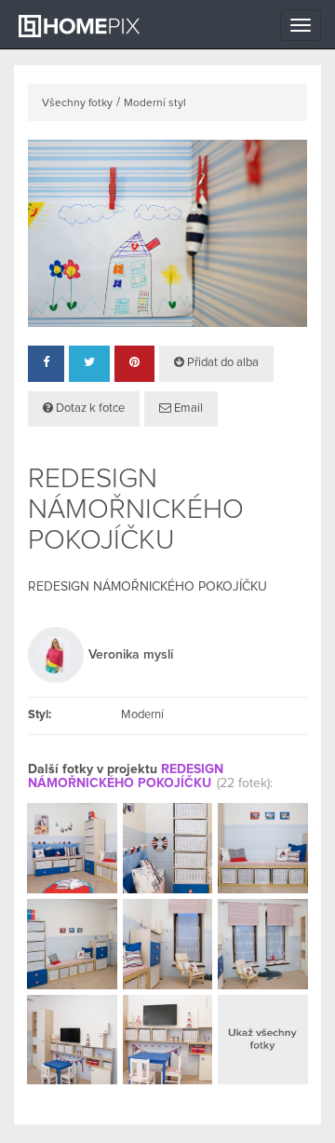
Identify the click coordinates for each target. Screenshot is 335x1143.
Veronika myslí (130, 654)
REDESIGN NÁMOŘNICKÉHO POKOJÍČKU (125, 776)
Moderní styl (155, 103)
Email (187, 408)
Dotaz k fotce (89, 408)
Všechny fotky (77, 103)
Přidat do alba (221, 363)
